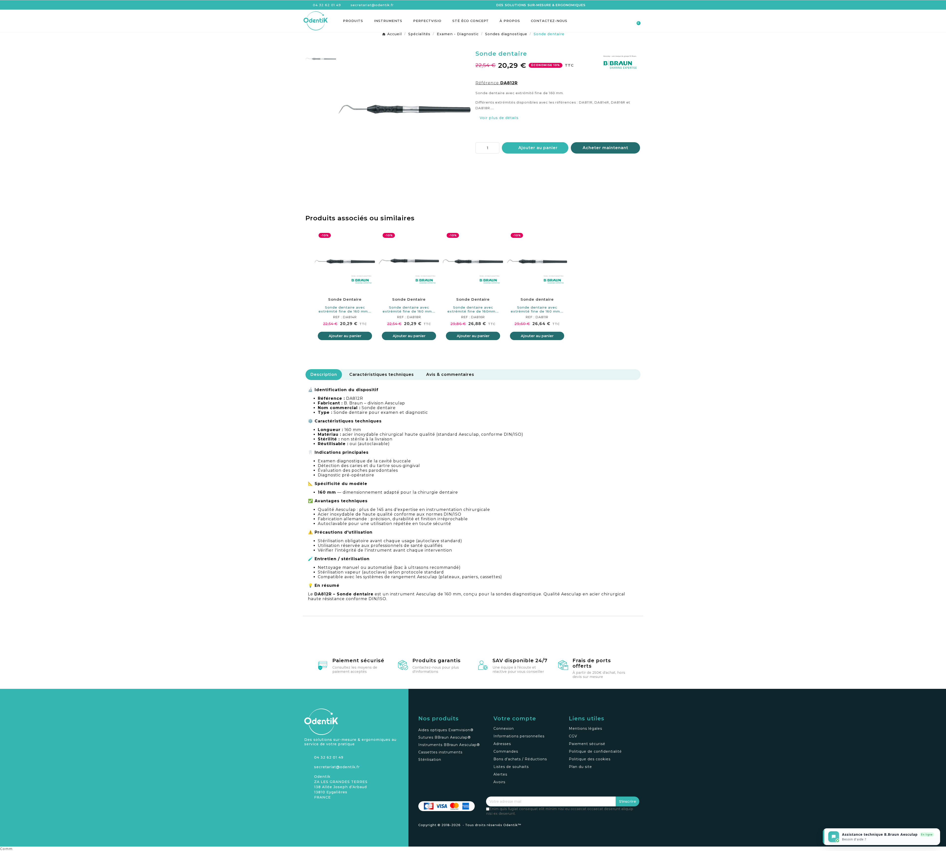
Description (323, 374)
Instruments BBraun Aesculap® (449, 745)
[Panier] (636, 21)
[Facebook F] (316, 809)
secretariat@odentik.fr (337, 767)
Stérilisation (429, 759)
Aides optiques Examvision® (445, 730)
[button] (610, 21)
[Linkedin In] (325, 809)
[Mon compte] (618, 21)
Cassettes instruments (440, 752)
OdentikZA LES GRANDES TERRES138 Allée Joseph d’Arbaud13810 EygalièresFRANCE (341, 786)
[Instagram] (307, 809)
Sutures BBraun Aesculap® (444, 737)
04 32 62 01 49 (328, 757)
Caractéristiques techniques (381, 374)
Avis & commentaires (450, 374)
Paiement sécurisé (358, 660)
